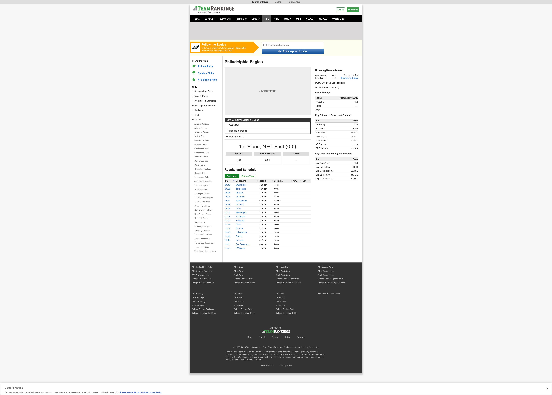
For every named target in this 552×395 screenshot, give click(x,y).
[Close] (547, 388)
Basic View (232, 176)
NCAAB (323, 18)
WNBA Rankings (199, 301)
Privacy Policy (286, 365)
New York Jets (200, 222)
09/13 (227, 184)
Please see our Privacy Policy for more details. (141, 392)
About (262, 337)
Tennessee (241, 188)
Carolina (240, 204)
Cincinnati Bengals (202, 148)
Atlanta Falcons (201, 127)
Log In (340, 9)
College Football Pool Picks (203, 282)
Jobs (287, 337)
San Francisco (242, 244)
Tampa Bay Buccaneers (204, 242)
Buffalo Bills (199, 136)
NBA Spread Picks (326, 270)
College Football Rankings (203, 309)
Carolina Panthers (201, 140)
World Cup (338, 18)
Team (275, 337)
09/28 (227, 192)
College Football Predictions (287, 278)
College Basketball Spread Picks (331, 282)
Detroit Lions (199, 164)
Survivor (224, 18)
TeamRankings (260, 1)
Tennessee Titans (201, 246)
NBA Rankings (198, 297)
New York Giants (201, 218)
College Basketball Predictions (288, 282)
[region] (276, 389)
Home (196, 18)
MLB (298, 18)
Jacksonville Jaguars (203, 181)
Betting (209, 18)
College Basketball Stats (244, 313)
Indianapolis (241, 232)
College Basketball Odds (286, 313)
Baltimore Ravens (201, 132)
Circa (255, 18)
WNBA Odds (281, 301)
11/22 (227, 220)
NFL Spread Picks (325, 266)
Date (227, 180)
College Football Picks (243, 278)
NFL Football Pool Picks (202, 266)
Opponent (241, 180)
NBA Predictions (283, 270)
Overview (234, 124)
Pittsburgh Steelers (202, 230)
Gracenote (313, 347)
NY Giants (240, 216)
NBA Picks (238, 270)
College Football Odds (285, 309)
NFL (266, 18)
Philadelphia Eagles (202, 226)
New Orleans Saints (202, 214)
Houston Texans (201, 173)
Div (304, 180)
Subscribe (353, 9)
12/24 (227, 240)
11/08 (227, 216)
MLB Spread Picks (326, 274)
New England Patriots (203, 209)
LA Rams (240, 196)
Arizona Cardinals (201, 123)
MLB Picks (238, 274)
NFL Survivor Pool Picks (202, 270)
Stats (196, 114)
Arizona (239, 228)
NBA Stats (238, 297)
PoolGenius (294, 1)
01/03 (227, 244)
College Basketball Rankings (204, 313)
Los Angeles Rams (202, 201)
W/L (295, 180)
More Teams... (236, 136)
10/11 (227, 200)
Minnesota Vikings (202, 205)
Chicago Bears (200, 144)
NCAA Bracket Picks (201, 274)
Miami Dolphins (200, 189)
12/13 (227, 232)
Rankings (198, 110)
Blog (249, 337)
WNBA (287, 18)
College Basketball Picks (244, 282)
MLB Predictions (283, 274)
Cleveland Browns (201, 152)
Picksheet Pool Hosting (328, 293)
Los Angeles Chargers (203, 197)
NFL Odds (280, 293)
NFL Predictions (282, 266)
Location (278, 180)
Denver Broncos (201, 160)
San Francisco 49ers (203, 234)
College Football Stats (243, 309)
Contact (301, 337)
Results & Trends (238, 130)
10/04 (227, 196)
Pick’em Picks (205, 66)
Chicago (239, 192)
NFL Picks (238, 266)
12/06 (227, 228)
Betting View (247, 176)
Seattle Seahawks (202, 238)
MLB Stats (238, 305)
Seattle (239, 236)
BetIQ (278, 1)
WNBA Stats (239, 301)
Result (262, 180)
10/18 (227, 204)
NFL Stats (238, 293)
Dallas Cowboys (201, 156)
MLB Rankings (198, 305)
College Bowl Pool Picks (202, 278)
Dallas (238, 208)
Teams (197, 119)
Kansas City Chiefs (202, 185)
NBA (276, 18)
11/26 (227, 224)
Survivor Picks (206, 73)
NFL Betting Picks (207, 79)
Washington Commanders (205, 251)
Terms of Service (267, 365)
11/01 (227, 212)
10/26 (227, 208)
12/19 (227, 236)
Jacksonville (241, 200)
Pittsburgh (240, 220)
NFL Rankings (198, 293)
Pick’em (240, 18)
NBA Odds (280, 297)
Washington (241, 184)
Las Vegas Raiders (202, 193)
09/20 (227, 188)
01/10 (227, 248)
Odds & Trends (201, 95)
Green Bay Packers (202, 169)
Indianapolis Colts (201, 177)
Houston (240, 240)
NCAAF (310, 18)
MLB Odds (280, 305)
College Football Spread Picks (330, 278)
